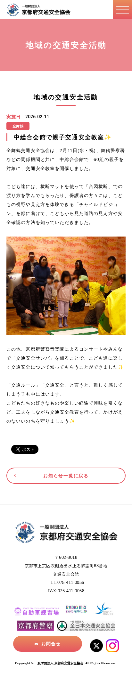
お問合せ (51, 643)
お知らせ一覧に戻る (65, 475)
